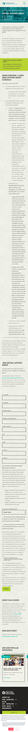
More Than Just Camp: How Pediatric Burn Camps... (13, 669)
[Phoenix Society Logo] (10, 3)
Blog (4, 702)
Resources (6, 708)
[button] (14, 700)
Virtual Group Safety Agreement (11, 378)
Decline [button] (17, 729)
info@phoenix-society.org (9, 636)
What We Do (8, 10)
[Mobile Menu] (24, 3)
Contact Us (14, 712)
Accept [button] (11, 729)
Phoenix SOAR (17, 614)
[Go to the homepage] (2, 10)
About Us (6, 697)
